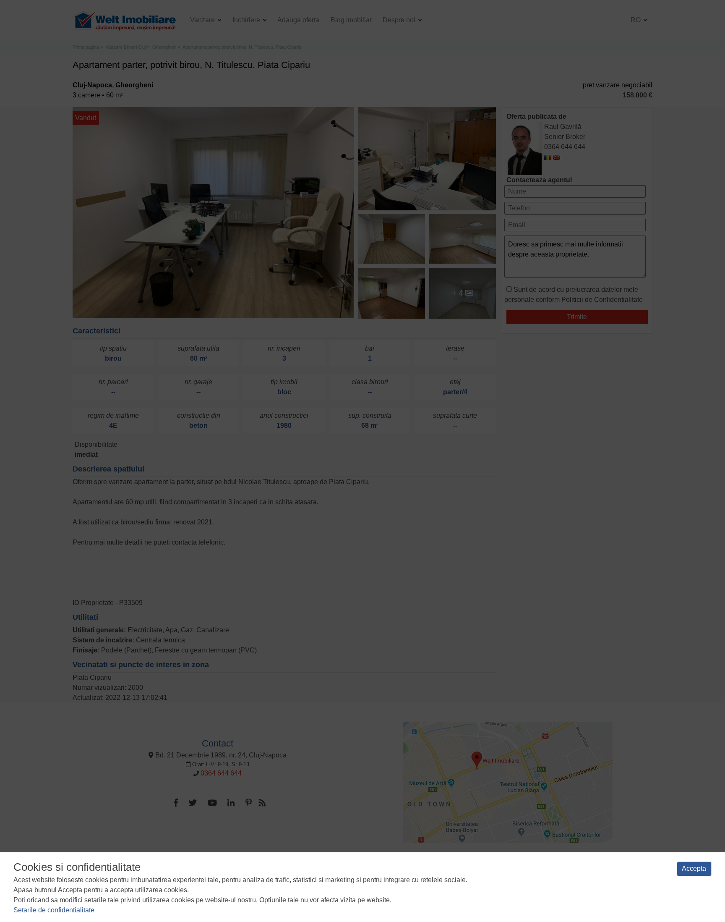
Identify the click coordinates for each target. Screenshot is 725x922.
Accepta (694, 868)
